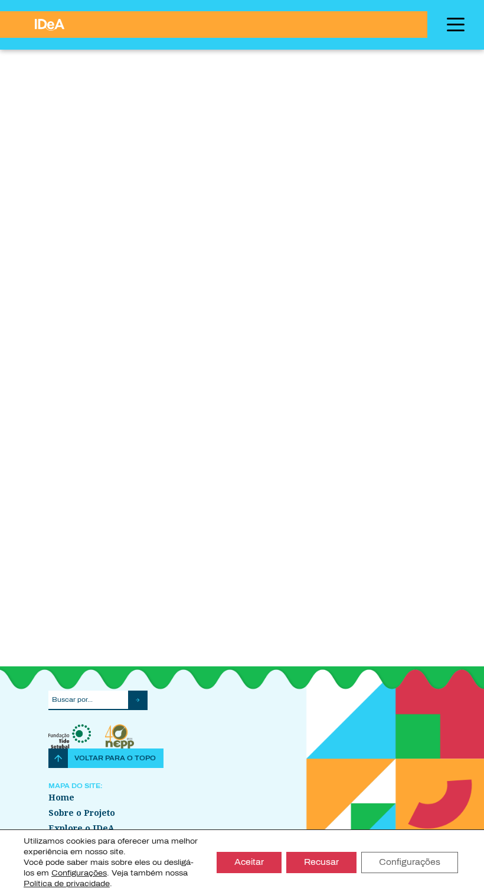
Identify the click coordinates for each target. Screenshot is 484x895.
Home (61, 797)
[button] (138, 707)
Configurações (409, 862)
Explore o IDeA (81, 828)
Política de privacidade (67, 884)
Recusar (321, 862)
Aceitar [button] (249, 862)
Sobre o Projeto (81, 812)
